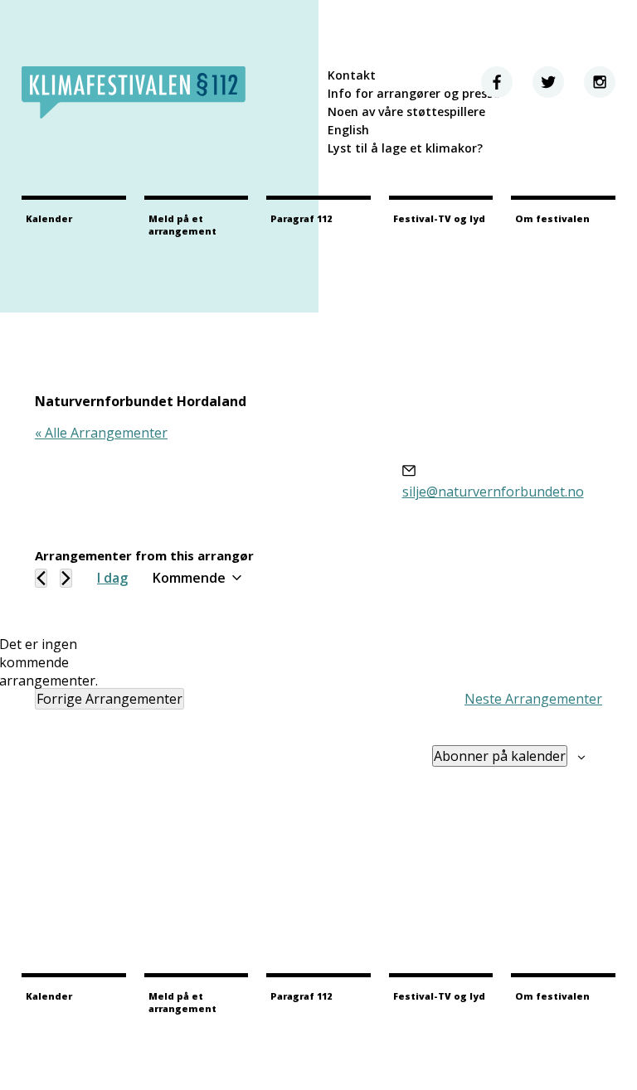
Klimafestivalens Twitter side (548, 82)
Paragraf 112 (301, 218)
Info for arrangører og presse (413, 93)
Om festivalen (552, 218)
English (348, 130)
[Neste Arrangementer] (66, 578)
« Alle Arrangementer (101, 433)
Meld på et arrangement (182, 224)
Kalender (49, 218)
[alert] (48, 662)
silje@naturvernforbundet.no (493, 491)
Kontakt (352, 75)
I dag (112, 578)
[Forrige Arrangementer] (41, 578)
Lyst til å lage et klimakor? (405, 148)
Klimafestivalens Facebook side (497, 82)
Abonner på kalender (500, 756)
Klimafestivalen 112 (134, 92)
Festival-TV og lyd (439, 218)
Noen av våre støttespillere (406, 111)
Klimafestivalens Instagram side (599, 82)
